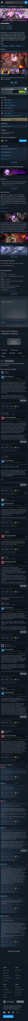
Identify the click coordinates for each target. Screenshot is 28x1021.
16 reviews (13, 689)
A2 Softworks (9, 25)
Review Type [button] (4, 350)
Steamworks (6, 975)
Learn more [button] (23, 140)
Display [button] (3, 356)
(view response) (5, 598)
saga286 (7, 413)
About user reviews (5, 333)
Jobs (16, 972)
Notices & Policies (7, 992)
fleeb (6, 688)
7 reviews (6, 732)
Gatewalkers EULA (6, 120)
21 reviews (7, 373)
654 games (7, 414)
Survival (12, 46)
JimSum (6, 456)
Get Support (18, 992)
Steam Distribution (7, 978)
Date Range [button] (12, 353)
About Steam (6, 970)
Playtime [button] (20, 353)
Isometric (18, 46)
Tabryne (6, 557)
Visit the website (5, 155)
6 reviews (6, 457)
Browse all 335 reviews (14, 951)
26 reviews (13, 558)
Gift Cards (5, 980)
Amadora (7, 531)
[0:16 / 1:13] (14, 60)
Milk (6, 499)
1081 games (7, 646)
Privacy (4, 987)
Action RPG (4, 46)
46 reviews (7, 532)
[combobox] (15, 2)
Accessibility (6, 989)
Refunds (5, 997)
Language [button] (3, 353)
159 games (7, 558)
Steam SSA (5, 972)
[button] (3, 6)
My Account (18, 994)
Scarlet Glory (8, 645)
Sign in (2, 77)
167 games (7, 500)
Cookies (5, 994)
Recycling (17, 978)
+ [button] (23, 46)
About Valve (18, 970)
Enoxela (6, 372)
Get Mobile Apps (8, 1016)
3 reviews (13, 500)
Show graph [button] (22, 356)
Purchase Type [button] (14, 350)
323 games (7, 604)
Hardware (17, 975)
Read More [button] (23, 400)
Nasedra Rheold (8, 731)
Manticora (7, 603)
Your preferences (14, 333)
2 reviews (13, 414)
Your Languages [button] (8, 361)
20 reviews (13, 604)
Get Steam (17, 987)
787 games (7, 689)
